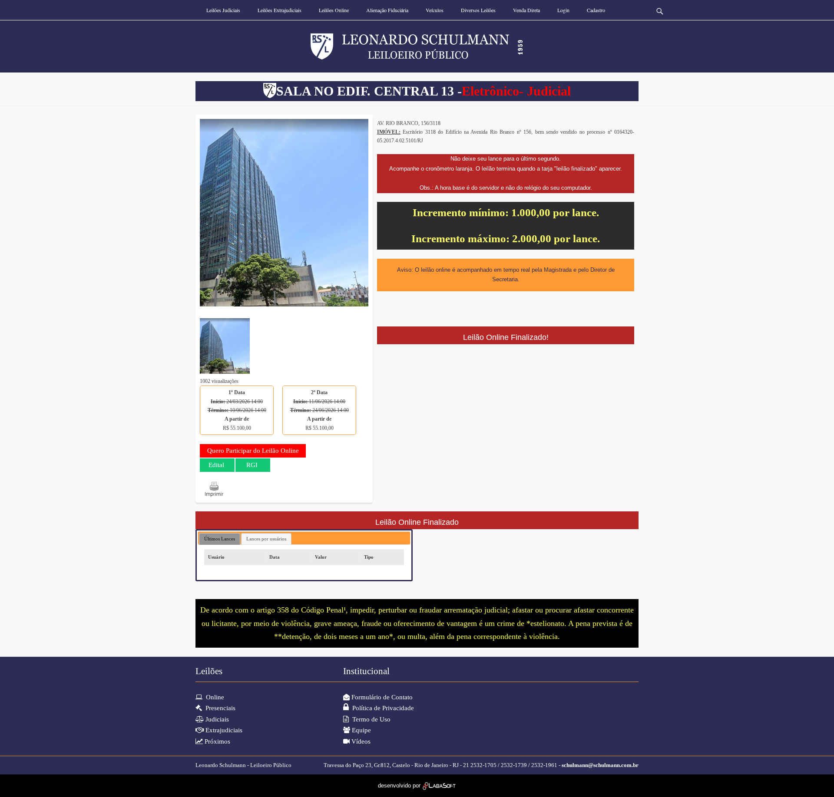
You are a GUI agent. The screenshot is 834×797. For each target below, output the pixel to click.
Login (563, 10)
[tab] (219, 539)
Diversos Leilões (478, 10)
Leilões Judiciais (223, 10)
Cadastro (596, 10)
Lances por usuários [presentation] (266, 538)
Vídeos (360, 741)
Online (213, 697)
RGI (252, 464)
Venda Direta (526, 10)
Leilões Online (334, 10)
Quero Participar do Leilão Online (253, 450)
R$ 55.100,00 (237, 410)
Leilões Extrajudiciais (279, 10)
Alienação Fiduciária (387, 10)
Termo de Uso (370, 719)
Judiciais (216, 719)
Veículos (434, 10)
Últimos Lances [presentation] (219, 538)
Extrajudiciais (223, 730)
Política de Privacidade (381, 708)
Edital (216, 464)
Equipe (360, 730)
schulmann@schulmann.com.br (600, 765)
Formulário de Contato (381, 697)
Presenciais (218, 708)
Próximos (216, 741)
